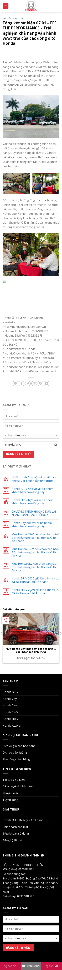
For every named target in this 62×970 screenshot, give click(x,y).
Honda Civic (10, 705)
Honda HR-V (10, 719)
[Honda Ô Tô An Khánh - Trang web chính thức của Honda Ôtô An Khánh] (31, 6)
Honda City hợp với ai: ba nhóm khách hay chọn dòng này (32, 524)
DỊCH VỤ (53, 966)
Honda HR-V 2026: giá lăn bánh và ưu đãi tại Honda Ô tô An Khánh (35, 591)
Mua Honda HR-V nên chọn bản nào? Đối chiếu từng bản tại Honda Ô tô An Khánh (35, 552)
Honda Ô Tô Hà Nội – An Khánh (23, 820)
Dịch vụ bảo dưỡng (15, 752)
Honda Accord (11, 725)
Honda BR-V (10, 692)
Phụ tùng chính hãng (16, 759)
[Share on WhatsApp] (15, 383)
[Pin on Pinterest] (40, 383)
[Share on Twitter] (28, 383)
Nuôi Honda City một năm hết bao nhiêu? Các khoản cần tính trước (34, 479)
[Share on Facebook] (21, 383)
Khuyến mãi (10, 793)
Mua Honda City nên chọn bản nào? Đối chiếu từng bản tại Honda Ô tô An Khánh (35, 567)
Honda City (10, 699)
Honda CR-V (10, 712)
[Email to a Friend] (34, 383)
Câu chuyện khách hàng (18, 786)
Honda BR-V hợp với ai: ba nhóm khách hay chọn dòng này (32, 490)
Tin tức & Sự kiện (13, 18)
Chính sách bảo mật (15, 827)
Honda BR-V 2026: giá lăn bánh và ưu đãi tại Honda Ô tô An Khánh (35, 580)
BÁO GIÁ (12, 966)
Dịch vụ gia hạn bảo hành (19, 746)
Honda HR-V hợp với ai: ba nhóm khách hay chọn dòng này (32, 501)
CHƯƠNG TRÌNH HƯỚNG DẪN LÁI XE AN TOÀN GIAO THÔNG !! (34, 513)
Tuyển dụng (10, 800)
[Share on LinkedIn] (46, 383)
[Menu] (6, 6)
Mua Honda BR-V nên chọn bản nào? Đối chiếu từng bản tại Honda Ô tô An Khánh (35, 538)
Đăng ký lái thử (12, 840)
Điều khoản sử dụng (16, 833)
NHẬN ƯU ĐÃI (33, 966)
